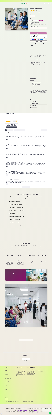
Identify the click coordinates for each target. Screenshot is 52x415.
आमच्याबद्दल (6, 373)
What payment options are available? (26, 219)
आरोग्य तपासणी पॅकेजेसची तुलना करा (36, 84)
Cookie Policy (36, 412)
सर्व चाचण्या (33, 85)
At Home (39, 24)
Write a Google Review (26, 358)
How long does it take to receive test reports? (26, 207)
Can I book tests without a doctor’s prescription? (26, 210)
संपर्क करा (6, 370)
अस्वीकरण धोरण (6, 382)
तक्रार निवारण (6, 386)
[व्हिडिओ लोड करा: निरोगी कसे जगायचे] (26, 305)
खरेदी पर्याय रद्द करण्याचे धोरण (30, 401)
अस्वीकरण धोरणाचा (35, 91)
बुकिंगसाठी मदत (6, 374)
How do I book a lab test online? (26, 228)
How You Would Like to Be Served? (34, 22)
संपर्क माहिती (26, 401)
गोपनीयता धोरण (21, 401)
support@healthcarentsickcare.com (22, 410)
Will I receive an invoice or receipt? (26, 222)
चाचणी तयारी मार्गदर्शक (34, 83)
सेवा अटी (24, 401)
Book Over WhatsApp (38, 41)
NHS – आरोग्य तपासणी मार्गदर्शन (37, 87)
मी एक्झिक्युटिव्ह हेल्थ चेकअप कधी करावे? (34, 72)
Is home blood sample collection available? (26, 204)
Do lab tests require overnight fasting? (26, 201)
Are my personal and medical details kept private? (26, 216)
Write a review (11, 127)
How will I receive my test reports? (26, 213)
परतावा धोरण (18, 401)
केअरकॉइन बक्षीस (7, 381)
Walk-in (32, 23)
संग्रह (5, 369)
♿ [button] (1, 413)
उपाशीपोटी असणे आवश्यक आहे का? (34, 76)
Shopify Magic (38, 92)
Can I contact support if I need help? (26, 231)
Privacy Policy (35, 410)
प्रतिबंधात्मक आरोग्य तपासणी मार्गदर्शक (36, 82)
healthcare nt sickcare (10, 401)
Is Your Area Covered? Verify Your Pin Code (36, 18)
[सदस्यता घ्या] (32, 340)
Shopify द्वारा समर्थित (14, 401)
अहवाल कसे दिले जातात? (33, 78)
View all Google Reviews (26, 360)
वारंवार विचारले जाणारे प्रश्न (8, 378)
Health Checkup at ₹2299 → (46, 409)
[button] (1, 4)
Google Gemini (32, 92)
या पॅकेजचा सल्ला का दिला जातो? (33, 74)
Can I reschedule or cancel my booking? (26, 225)
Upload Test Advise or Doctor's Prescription (35, 29)
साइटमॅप (6, 389)
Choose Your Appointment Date (34, 26)
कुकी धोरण (6, 385)
